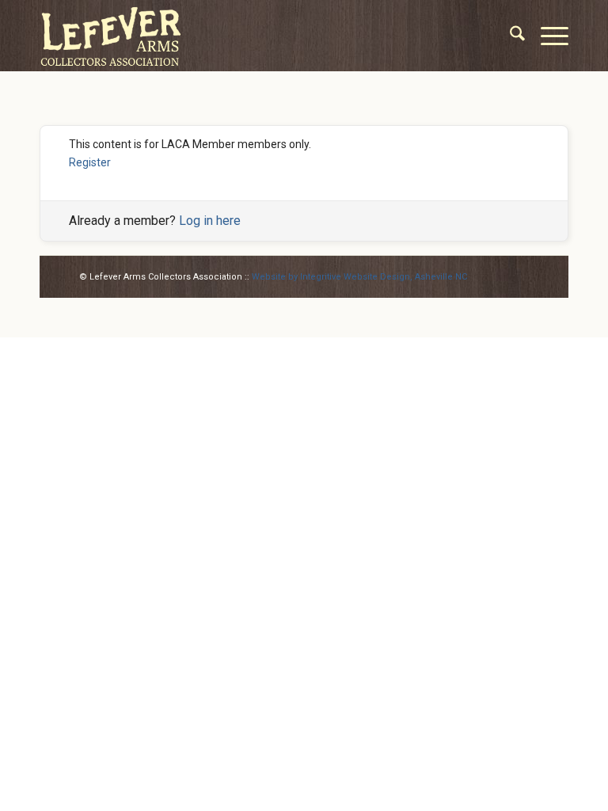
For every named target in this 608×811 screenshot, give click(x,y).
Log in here (210, 220)
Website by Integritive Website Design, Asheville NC (359, 277)
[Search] (509, 35)
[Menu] (546, 35)
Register (90, 162)
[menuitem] (509, 35)
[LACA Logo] (111, 35)
